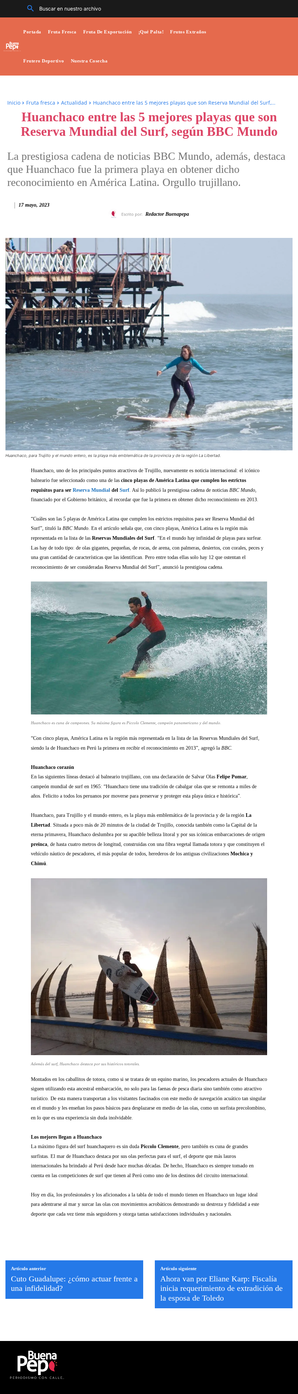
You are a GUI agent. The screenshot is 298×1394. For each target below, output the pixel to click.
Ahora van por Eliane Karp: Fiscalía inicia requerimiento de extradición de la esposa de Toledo (221, 1288)
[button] (61, 8)
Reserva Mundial (91, 490)
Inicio (13, 102)
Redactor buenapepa (167, 214)
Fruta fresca (40, 102)
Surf (124, 490)
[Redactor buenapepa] (114, 214)
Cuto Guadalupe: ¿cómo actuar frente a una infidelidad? (74, 1283)
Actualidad (74, 102)
